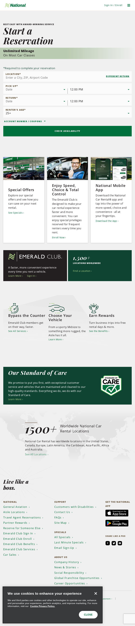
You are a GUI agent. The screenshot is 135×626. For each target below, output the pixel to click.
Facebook (107, 543)
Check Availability (67, 131)
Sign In (31, 275)
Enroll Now (58, 237)
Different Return (117, 76)
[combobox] (67, 76)
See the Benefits (98, 331)
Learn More (14, 275)
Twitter (113, 543)
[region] (53, 604)
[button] (113, 5)
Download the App (106, 220)
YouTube (120, 543)
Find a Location (81, 270)
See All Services (17, 331)
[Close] (96, 593)
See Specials (15, 212)
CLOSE (88, 614)
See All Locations (36, 454)
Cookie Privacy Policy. (42, 606)
